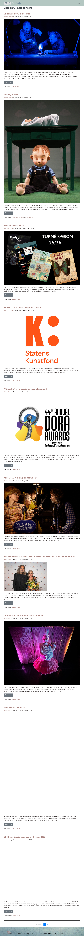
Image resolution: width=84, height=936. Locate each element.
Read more (8, 82)
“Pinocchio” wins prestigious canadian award (25, 389)
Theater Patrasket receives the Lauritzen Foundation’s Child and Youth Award (40, 557)
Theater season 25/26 (14, 225)
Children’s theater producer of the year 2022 (24, 837)
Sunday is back (11, 95)
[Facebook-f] (81, 932)
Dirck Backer (8, 16)
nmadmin (7, 559)
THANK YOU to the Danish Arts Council (22, 307)
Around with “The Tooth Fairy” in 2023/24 (23, 615)
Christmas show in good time (18, 14)
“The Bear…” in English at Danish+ (20, 478)
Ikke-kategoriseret (18, 217)
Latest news (16, 86)
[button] (79, 3)
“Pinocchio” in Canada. (15, 707)
